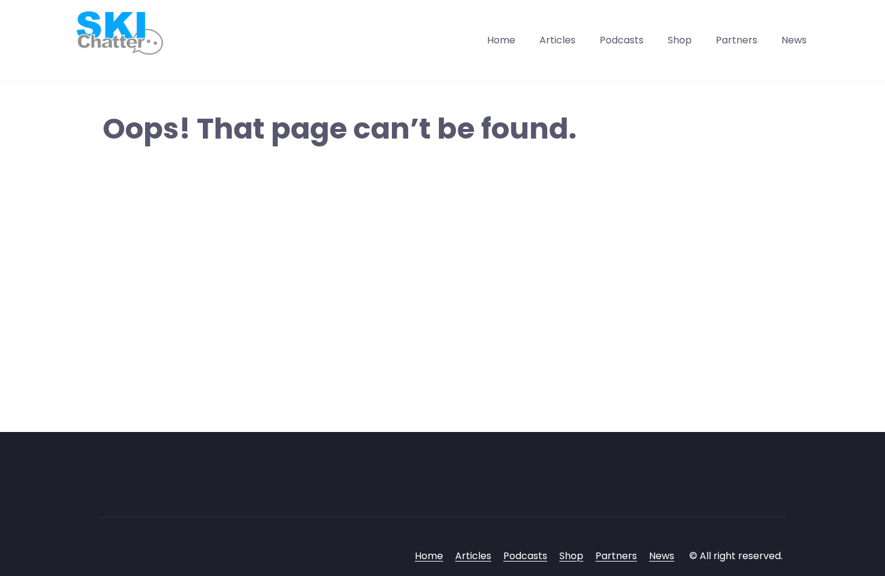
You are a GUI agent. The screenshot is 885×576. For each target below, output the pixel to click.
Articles (557, 40)
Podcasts (622, 40)
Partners (736, 40)
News (794, 40)
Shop (680, 40)
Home (501, 40)
